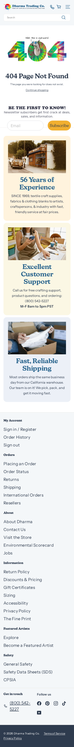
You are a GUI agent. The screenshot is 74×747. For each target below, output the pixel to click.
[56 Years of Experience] (37, 156)
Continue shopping (37, 90)
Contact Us (14, 529)
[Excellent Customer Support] (37, 243)
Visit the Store (17, 537)
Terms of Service (54, 733)
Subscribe (59, 125)
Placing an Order (19, 463)
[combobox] (37, 17)
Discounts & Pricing (22, 579)
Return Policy (16, 571)
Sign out (11, 445)
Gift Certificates (19, 587)
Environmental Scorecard (28, 545)
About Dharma (18, 521)
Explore (10, 637)
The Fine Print (17, 618)
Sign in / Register (19, 429)
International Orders (23, 495)
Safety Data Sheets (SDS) (28, 671)
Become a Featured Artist (28, 645)
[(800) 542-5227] (50, 7)
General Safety (17, 664)
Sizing (9, 595)
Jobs (7, 553)
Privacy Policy (16, 610)
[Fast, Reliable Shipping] (37, 338)
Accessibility (15, 603)
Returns (11, 479)
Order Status (16, 471)
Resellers (12, 502)
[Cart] (59, 7)
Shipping (12, 487)
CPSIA (9, 679)
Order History (16, 437)
